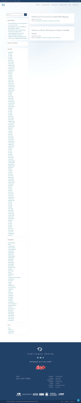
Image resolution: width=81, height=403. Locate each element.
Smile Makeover (11, 312)
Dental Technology (11, 267)
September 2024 (11, 90)
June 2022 (10, 131)
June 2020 (10, 170)
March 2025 (10, 80)
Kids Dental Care (11, 285)
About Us (38, 4)
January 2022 (10, 139)
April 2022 (10, 134)
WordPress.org (11, 333)
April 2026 (10, 58)
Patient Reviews (63, 4)
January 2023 (10, 119)
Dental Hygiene (38, 37)
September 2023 (11, 106)
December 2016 (11, 233)
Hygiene (9, 282)
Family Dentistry (11, 274)
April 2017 (10, 226)
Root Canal (10, 307)
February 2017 (11, 230)
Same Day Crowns (11, 308)
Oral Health (37, 20)
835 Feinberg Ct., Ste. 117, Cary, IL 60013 (11, 1)
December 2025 (11, 65)
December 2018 (11, 197)
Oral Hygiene (49, 37)
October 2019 (10, 184)
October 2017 (10, 217)
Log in (9, 328)
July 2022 (10, 129)
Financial (10, 275)
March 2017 (10, 228)
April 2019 (10, 190)
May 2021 (10, 152)
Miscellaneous (11, 289)
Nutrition (9, 290)
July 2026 (10, 53)
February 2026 (11, 62)
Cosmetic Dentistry (11, 247)
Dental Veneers (11, 270)
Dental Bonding (11, 252)
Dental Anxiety (11, 251)
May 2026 (10, 57)
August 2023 (10, 108)
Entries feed (10, 329)
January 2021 (10, 159)
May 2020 (10, 172)
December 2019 (11, 180)
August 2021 (10, 147)
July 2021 (10, 149)
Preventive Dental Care (44, 20)
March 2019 (10, 192)
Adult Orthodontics (11, 242)
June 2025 (10, 75)
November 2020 (11, 162)
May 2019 (10, 189)
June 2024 (10, 95)
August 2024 (10, 91)
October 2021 (11, 144)
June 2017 (10, 223)
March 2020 (10, 175)
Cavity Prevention (11, 246)
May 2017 (10, 225)
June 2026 (10, 55)
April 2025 (10, 78)
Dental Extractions (11, 257)
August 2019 (10, 185)
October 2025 (11, 68)
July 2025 (10, 73)
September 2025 (11, 70)
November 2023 (11, 103)
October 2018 (10, 198)
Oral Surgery (10, 297)
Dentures (10, 272)
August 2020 (10, 167)
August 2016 (10, 235)
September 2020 (11, 165)
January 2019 (10, 195)
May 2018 (10, 205)
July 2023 (10, 109)
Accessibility (66, 401)
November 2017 (11, 215)
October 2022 (11, 124)
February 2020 (11, 177)
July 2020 (10, 169)
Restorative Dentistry (12, 305)
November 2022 (11, 123)
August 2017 (10, 220)
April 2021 (10, 154)
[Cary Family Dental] (3, 4)
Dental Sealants (11, 266)
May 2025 (10, 76)
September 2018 (11, 200)
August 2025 (10, 72)
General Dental (11, 279)
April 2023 (10, 114)
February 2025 (11, 81)
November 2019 (11, 182)
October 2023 (11, 104)
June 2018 (10, 203)
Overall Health (11, 302)
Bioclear (9, 244)
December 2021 (11, 141)
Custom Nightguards (12, 249)
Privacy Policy (72, 401)
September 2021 (11, 146)
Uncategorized (11, 320)
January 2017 (10, 231)
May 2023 (10, 113)
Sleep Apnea (51, 20)
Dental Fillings (10, 259)
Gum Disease (10, 280)
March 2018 (10, 208)
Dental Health (10, 261)
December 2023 (11, 101)
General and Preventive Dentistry (14, 277)
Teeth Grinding (11, 313)
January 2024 (10, 100)
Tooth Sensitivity (11, 318)
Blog (69, 4)
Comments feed (11, 331)
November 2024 (11, 86)
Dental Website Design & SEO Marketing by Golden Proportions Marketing (27, 401)
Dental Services (46, 4)
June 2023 (10, 111)
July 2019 (10, 187)
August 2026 (10, 52)
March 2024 (10, 96)
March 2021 (10, 156)
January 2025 (10, 83)
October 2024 (11, 88)
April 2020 (10, 174)
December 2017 (11, 213)
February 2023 (11, 118)
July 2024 (10, 93)
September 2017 (11, 218)
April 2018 (10, 207)
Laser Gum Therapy (11, 287)
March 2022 (10, 136)
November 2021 (11, 142)
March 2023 (10, 116)
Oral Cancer (10, 292)
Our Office (10, 300)
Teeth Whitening (11, 315)
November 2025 (11, 67)
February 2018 (11, 210)
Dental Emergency (11, 256)
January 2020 (10, 179)
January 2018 (10, 212)
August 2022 (10, 128)
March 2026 (10, 60)
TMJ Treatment (57, 20)
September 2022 (11, 126)
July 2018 (10, 202)
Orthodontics (10, 298)
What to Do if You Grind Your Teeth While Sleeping (50, 17)
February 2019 (11, 193)
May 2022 (10, 132)
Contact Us (75, 4)
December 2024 (11, 85)
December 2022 (11, 121)
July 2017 (10, 221)
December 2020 (11, 161)
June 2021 (10, 151)
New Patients (54, 4)
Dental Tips (10, 269)
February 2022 (11, 137)
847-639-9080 (76, 1)
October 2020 (11, 164)
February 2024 (11, 98)
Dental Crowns (11, 254)
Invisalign (10, 284)
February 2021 (11, 157)
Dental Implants (11, 264)
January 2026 (10, 63)
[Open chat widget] (78, 400)
